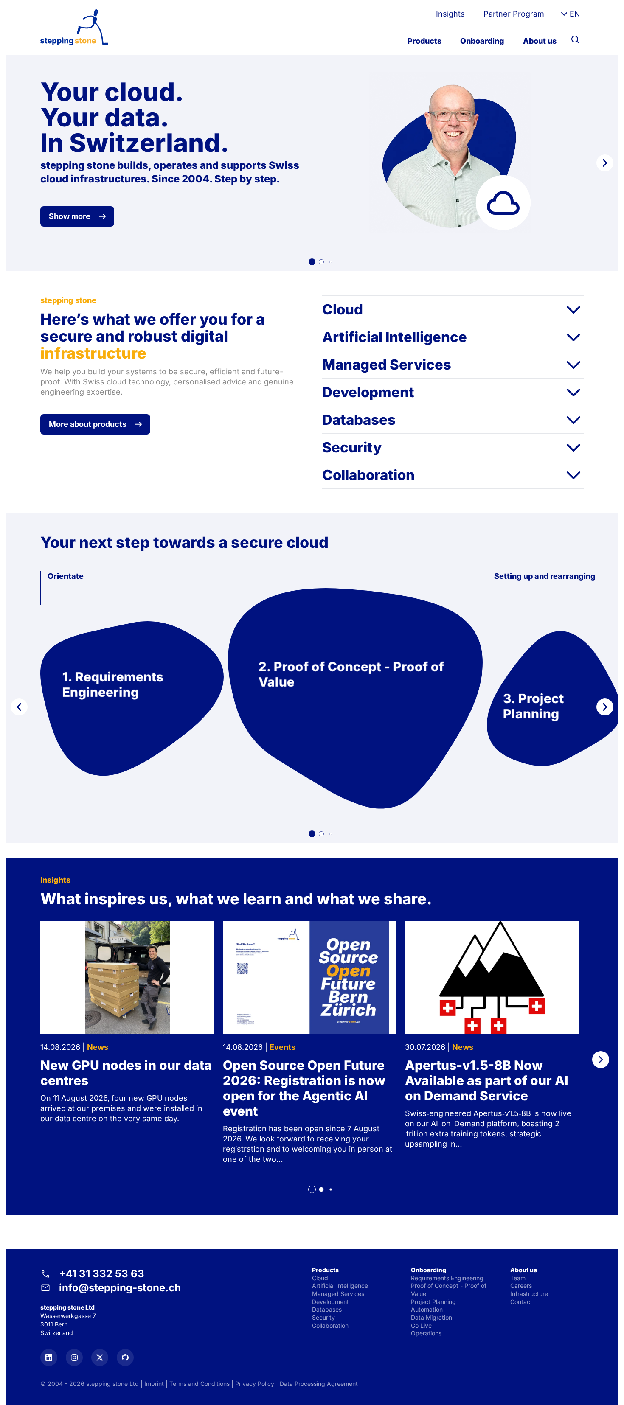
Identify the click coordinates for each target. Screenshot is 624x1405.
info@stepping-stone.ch (120, 1288)
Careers (521, 1285)
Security (352, 447)
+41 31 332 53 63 (101, 1274)
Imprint (154, 1383)
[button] (312, 262)
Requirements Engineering (447, 1278)
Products (424, 40)
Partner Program (513, 13)
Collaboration (368, 474)
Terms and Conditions (199, 1383)
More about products (87, 424)
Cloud (342, 309)
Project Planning (433, 1301)
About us (540, 40)
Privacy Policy (254, 1383)
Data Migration (431, 1317)
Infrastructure (529, 1293)
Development (368, 392)
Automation (427, 1309)
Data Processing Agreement (319, 1383)
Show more (69, 216)
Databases (359, 419)
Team (518, 1278)
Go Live (421, 1325)
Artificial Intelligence (394, 336)
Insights (450, 13)
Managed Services (386, 364)
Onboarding (482, 40)
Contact (521, 1301)
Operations (426, 1333)
